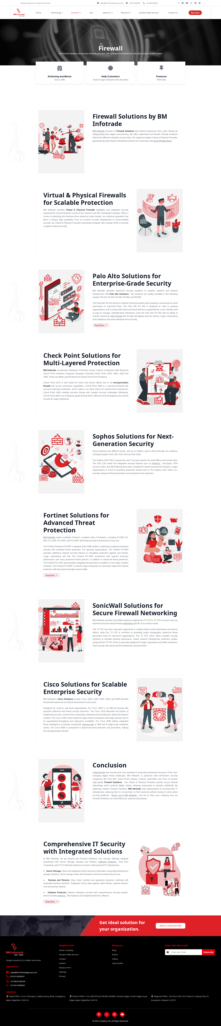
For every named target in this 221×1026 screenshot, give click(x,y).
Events (115, 954)
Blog (114, 950)
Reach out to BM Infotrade (124, 795)
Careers (62, 963)
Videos (115, 959)
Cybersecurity (99, 772)
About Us (107, 12)
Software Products (107, 862)
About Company (66, 950)
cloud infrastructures (162, 141)
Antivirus (156, 463)
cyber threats (116, 316)
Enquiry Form (65, 967)
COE (91, 12)
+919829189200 (17, 981)
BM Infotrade (99, 131)
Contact (62, 959)
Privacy (62, 976)
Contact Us (173, 12)
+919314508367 (17, 976)
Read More (99, 325)
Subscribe (208, 952)
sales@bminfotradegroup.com (23, 972)
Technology (56, 12)
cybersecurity (88, 724)
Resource (125, 12)
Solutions (75, 12)
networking (128, 623)
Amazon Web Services (148, 12)
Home (38, 12)
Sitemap (62, 972)
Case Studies (117, 963)
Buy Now (195, 12)
